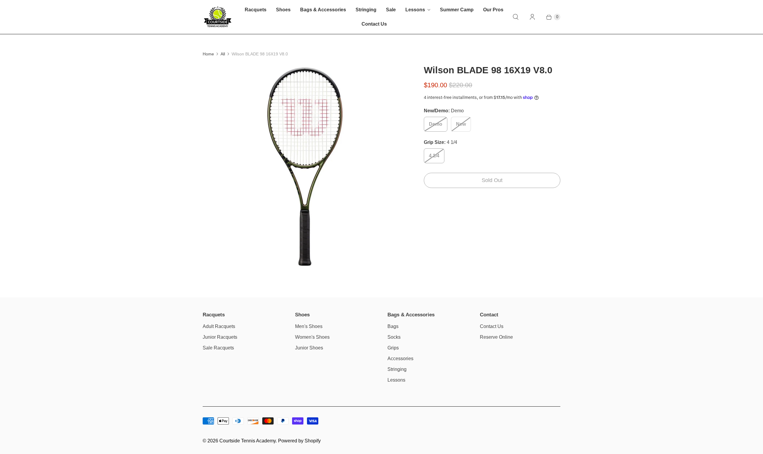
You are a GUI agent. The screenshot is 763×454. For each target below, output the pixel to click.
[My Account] (532, 17)
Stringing (366, 9)
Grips (393, 347)
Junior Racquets (220, 337)
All (223, 54)
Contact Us (374, 24)
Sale (391, 9)
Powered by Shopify (299, 440)
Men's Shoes (308, 326)
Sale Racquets (218, 347)
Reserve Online (496, 337)
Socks (394, 337)
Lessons (415, 9)
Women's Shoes (312, 337)
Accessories (400, 358)
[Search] (515, 17)
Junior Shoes (309, 347)
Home (208, 54)
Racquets (255, 9)
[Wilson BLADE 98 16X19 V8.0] (305, 166)
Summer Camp (457, 9)
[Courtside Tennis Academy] (217, 17)
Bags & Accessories (323, 9)
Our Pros (493, 9)
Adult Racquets (219, 326)
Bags (392, 326)
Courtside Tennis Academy (247, 440)
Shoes (283, 9)
